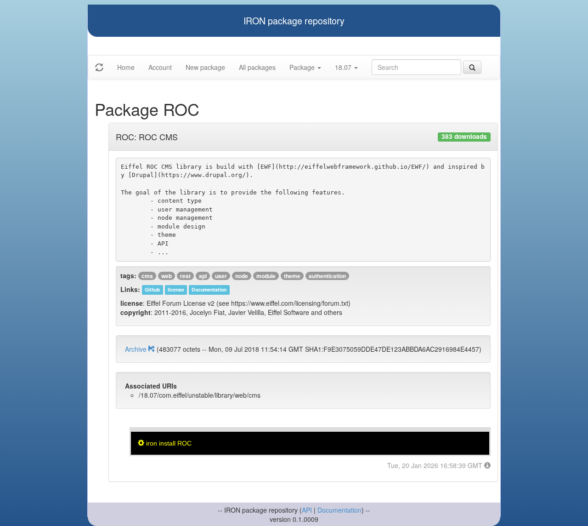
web (166, 276)
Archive (136, 349)
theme (292, 276)
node (241, 276)
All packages (257, 67)
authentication (327, 276)
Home (126, 67)
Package (303, 67)
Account (160, 67)
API (307, 510)
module (266, 276)
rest (185, 276)
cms (147, 276)
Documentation (339, 510)
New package (205, 67)
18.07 (344, 67)
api (203, 276)
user (221, 276)
